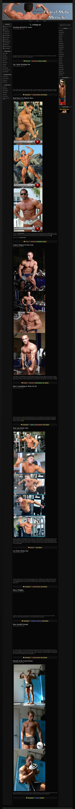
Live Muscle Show (6, 78)
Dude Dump (5, 94)
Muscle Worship (6, 42)
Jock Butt (4, 66)
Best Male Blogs (5, 90)
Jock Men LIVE (5, 76)
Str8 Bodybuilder (5, 71)
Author (45, 21)
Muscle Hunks (5, 62)
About (37, 21)
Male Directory (5, 88)
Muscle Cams (5, 82)
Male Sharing (5, 92)
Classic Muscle (6, 33)
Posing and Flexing (7, 46)
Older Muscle (6, 44)
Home (30, 21)
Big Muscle (6, 28)
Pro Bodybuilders (7, 48)
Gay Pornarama (5, 96)
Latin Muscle (6, 39)
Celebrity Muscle (7, 31)
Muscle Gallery (19, 543)
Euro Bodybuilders (7, 35)
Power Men (4, 55)
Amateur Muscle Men (7, 26)
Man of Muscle (19, 792)
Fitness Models (6, 37)
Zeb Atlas (4, 60)
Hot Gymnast (5, 80)
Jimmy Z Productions (6, 69)
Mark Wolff (4, 64)
